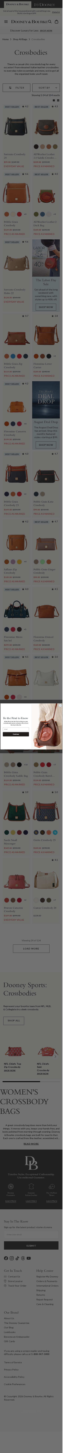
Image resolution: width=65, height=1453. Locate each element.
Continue (16, 734)
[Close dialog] (60, 705)
